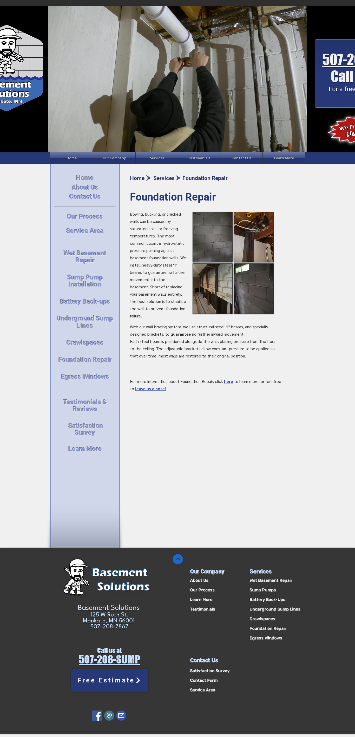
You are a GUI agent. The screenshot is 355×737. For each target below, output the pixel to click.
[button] (114, 158)
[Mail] (121, 716)
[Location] (109, 716)
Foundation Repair (267, 628)
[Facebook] (97, 716)
